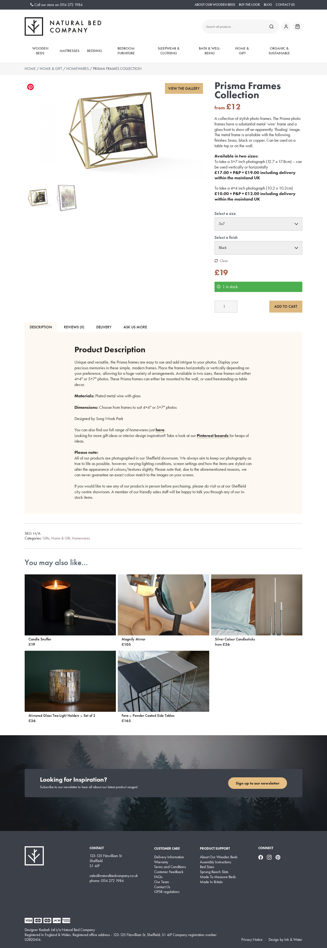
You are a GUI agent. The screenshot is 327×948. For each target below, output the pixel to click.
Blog (268, 5)
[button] (184, 88)
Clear (224, 260)
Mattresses (69, 50)
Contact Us (285, 5)
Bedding (94, 50)
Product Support (215, 848)
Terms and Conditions (170, 866)
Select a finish (226, 237)
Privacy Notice (252, 939)
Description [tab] (41, 327)
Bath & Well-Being (210, 51)
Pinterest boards (213, 435)
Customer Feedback (168, 871)
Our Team (161, 882)
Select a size (225, 213)
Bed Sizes (207, 866)
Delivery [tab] (104, 327)
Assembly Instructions (215, 862)
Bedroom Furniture (126, 51)
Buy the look (249, 5)
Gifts (46, 538)
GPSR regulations (167, 891)
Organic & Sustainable (279, 51)
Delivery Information (169, 857)
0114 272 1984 (71, 4)
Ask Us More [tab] (135, 327)
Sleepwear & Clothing (169, 51)
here (160, 429)
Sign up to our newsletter (257, 783)
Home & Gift (242, 51)
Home (30, 68)
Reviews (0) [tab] (74, 327)
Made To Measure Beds (218, 877)
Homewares (77, 68)
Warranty (161, 862)
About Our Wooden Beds (215, 5)
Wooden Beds (40, 51)
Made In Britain (211, 882)
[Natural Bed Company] (63, 26)
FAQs (158, 877)
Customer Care (167, 848)
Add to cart (285, 306)
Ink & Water (293, 939)
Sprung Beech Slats (214, 871)
